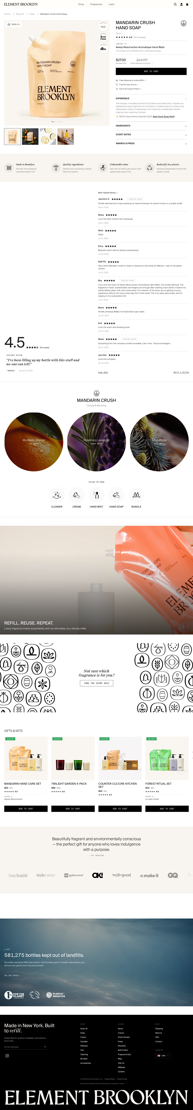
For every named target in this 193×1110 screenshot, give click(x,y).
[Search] (175, 4)
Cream (83, 1037)
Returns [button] (158, 1033)
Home (7, 14)
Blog (120, 1059)
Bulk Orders (123, 1050)
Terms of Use (122, 1079)
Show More (103, 372)
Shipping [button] (159, 1029)
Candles (83, 1041)
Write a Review (181, 372)
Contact (158, 1041)
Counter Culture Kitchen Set (117, 785)
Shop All (20, 14)
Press (120, 1041)
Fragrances (96, 4)
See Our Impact (13, 975)
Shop (81, 4)
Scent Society (124, 1037)
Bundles (83, 1059)
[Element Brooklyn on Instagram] (7, 1056)
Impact (121, 1033)
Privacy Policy (110, 1079)
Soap (32, 14)
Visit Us (121, 1063)
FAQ (157, 1037)
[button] (187, 4)
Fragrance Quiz (124, 1054)
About (120, 1029)
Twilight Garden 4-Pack (69, 783)
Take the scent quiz (96, 683)
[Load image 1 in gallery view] (53, 122)
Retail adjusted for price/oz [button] (141, 63)
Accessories (85, 1063)
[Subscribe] (45, 1047)
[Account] (181, 4)
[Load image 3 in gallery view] (58, 122)
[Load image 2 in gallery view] (55, 122)
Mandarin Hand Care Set (22, 783)
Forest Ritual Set (158, 783)
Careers (121, 1072)
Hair (82, 1050)
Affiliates (121, 1067)
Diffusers (84, 1046)
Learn (112, 4)
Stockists (122, 1046)
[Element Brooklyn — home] (96, 1098)
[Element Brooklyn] (35, 4)
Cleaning (84, 1054)
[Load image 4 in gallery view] (61, 122)
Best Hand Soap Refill (164, 116)
